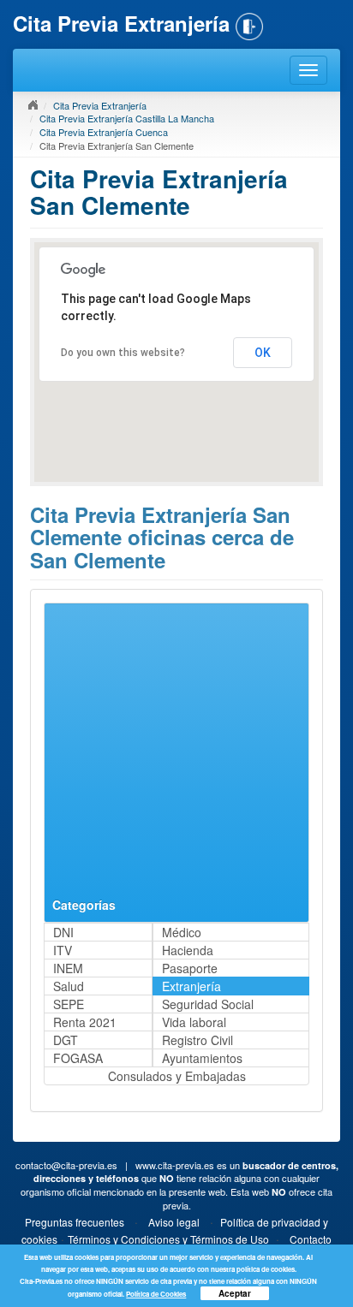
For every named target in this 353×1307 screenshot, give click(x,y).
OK (262, 352)
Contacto (311, 1239)
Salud (68, 986)
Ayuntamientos (202, 1057)
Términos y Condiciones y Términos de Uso (168, 1239)
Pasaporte (190, 968)
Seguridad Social (208, 1004)
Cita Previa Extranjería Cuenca (103, 132)
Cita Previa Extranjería (100, 105)
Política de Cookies (156, 1293)
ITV (62, 950)
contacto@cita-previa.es (66, 1165)
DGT (65, 1040)
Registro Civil (197, 1040)
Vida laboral (194, 1022)
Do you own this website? (123, 353)
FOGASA (78, 1057)
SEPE (68, 1004)
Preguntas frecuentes (74, 1222)
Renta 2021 (85, 1022)
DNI (63, 932)
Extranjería (191, 986)
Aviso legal (174, 1222)
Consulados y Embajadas (177, 1075)
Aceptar (234, 1293)
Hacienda (187, 950)
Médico (181, 932)
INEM (68, 968)
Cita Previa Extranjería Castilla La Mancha (126, 118)
